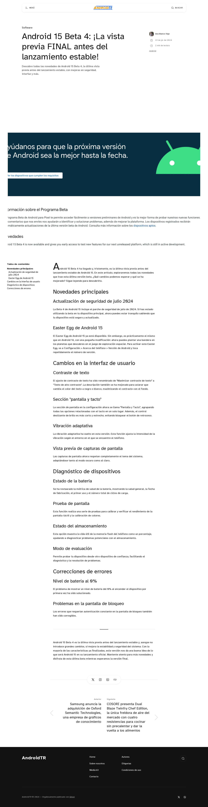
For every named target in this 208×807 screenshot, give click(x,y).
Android (152, 51)
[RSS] (185, 797)
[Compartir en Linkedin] (107, 679)
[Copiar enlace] (115, 679)
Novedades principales (20, 269)
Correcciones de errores (19, 288)
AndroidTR (34, 758)
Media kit (94, 770)
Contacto (93, 776)
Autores (125, 757)
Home (92, 757)
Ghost (72, 797)
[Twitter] (179, 797)
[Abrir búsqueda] (183, 758)
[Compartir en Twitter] (93, 679)
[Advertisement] (104, 111)
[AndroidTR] (102, 8)
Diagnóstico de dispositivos (21, 285)
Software (27, 27)
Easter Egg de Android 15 (20, 278)
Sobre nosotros (97, 763)
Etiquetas (126, 763)
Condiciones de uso (131, 770)
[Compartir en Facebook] (100, 679)
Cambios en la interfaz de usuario (23, 281)
